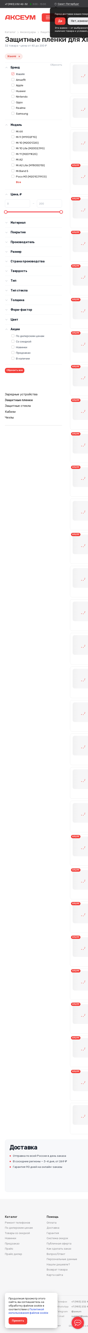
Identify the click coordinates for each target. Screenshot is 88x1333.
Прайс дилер (13, 1254)
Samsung (22, 113)
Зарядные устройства (21, 394)
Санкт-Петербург (68, 3)
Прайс (9, 1248)
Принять (18, 1320)
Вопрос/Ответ (56, 1254)
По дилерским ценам (30, 336)
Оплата (51, 1222)
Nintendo (22, 96)
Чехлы (9, 417)
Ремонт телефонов (17, 1222)
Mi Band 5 (22, 171)
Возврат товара (57, 1269)
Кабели (10, 412)
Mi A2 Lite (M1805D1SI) (30, 165)
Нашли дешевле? (58, 1264)
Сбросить (56, 64)
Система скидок (57, 1238)
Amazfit (21, 79)
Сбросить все (15, 370)
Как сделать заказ (59, 1248)
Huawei (21, 91)
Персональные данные (62, 1259)
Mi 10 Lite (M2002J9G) (30, 148)
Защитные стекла (18, 406)
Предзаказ (23, 352)
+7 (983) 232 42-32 (16, 4)
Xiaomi (20, 74)
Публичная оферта (59, 1243)
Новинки (21, 347)
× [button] (19, 56)
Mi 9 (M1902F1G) (26, 137)
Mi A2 (19, 159)
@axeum (76, 1311)
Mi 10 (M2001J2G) (27, 142)
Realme (21, 107)
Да (60, 21)
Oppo (19, 102)
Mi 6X (19, 131)
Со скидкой (23, 341)
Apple (19, 85)
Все (18, 182)
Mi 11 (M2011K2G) (26, 154)
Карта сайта (55, 1274)
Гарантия (53, 1233)
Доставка (53, 1227)
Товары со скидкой (17, 1233)
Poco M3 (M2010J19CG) (31, 176)
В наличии (23, 358)
